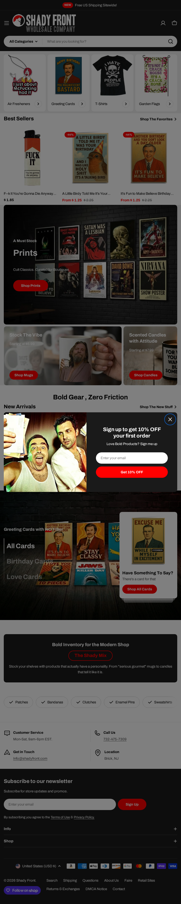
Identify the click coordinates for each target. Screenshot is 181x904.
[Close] (170, 419)
